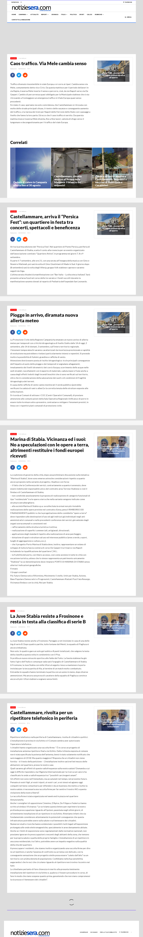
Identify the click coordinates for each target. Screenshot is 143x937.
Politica (73, 14)
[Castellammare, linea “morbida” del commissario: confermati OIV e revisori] (35, 168)
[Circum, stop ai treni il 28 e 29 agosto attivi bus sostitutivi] (76, 168)
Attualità (34, 14)
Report (44, 14)
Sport (81, 14)
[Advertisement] (71, 38)
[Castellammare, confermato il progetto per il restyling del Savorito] (117, 168)
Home (14, 14)
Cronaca (54, 14)
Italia (63, 14)
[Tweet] (19, 75)
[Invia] (25, 75)
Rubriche (98, 14)
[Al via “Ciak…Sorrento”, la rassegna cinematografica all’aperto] (113, 322)
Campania (22, 14)
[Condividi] (12, 75)
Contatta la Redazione (21, 20)
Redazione (13, 69)
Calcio (89, 14)
